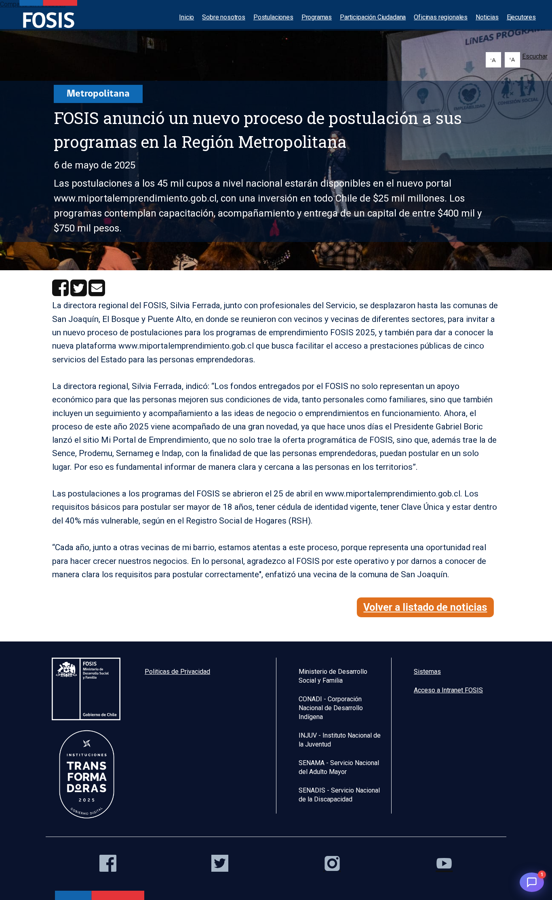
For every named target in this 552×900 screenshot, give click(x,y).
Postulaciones (273, 17)
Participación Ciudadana (373, 17)
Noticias (487, 17)
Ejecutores (521, 17)
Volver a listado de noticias (425, 607)
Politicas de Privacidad (177, 671)
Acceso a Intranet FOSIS (448, 690)
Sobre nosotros (223, 17)
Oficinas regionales (441, 17)
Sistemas (427, 671)
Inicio (186, 17)
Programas (316, 17)
